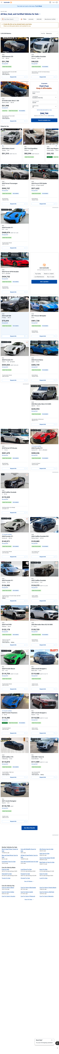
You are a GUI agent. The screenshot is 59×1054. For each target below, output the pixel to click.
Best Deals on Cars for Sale (47, 862)
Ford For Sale (5, 869)
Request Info (13, 77)
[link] (45, 66)
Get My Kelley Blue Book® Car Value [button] (44, 110)
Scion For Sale (43, 874)
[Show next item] (26, 304)
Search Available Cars (44, 120)
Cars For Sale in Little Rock (47, 892)
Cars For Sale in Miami (8, 887)
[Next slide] (56, 145)
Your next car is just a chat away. (29, 6)
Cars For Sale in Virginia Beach (48, 887)
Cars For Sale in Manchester (28, 887)
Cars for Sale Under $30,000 (47, 858)
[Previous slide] (2, 145)
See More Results (29, 828)
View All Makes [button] (28, 881)
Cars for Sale (4, 11)
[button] (50, 2)
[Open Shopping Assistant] (57, 1043)
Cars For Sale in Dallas (8, 892)
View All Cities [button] (28, 899)
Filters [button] (24, 19)
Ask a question (44, 281)
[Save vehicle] (27, 39)
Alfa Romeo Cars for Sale (46, 849)
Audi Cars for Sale (44, 853)
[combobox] (10, 19)
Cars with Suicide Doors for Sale (29, 861)
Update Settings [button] (51, 115)
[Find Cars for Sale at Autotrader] (8, 2)
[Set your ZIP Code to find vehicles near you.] (40, 14)
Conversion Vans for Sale (8, 861)
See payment (5, 63)
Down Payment (35, 101)
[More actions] (26, 77)
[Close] (52, 1040)
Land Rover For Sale (26, 869)
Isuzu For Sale (43, 869)
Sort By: (43, 33)
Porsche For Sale (25, 874)
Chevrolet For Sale (7, 874)
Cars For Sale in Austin (27, 892)
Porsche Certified (37, 446)
